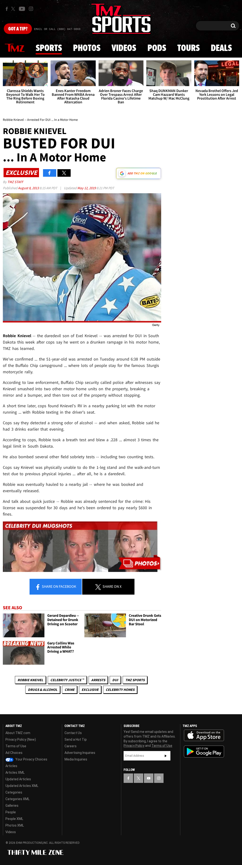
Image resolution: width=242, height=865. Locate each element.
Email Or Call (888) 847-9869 (57, 29)
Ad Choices (13, 753)
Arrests (98, 680)
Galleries (11, 805)
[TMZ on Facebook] (7, 9)
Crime (69, 689)
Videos (124, 48)
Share (58, 586)
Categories (13, 792)
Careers (71, 746)
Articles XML (15, 772)
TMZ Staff (15, 182)
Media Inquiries (76, 759)
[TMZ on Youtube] (22, 9)
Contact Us (73, 733)
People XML (14, 819)
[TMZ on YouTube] (148, 778)
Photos (86, 48)
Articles (11, 766)
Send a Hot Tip (76, 739)
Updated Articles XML (21, 786)
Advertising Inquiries (80, 753)
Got (17, 29)
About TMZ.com (17, 733)
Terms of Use (15, 746)
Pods (156, 48)
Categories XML (17, 799)
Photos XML (14, 825)
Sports (49, 48)
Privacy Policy (134, 745)
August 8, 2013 (28, 188)
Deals (221, 48)
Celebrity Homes (120, 689)
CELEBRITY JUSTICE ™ (67, 680)
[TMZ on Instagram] (31, 9)
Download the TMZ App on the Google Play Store (204, 752)
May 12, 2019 (86, 188)
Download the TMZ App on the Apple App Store (204, 735)
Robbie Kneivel (30, 680)
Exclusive (90, 689)
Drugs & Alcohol (42, 689)
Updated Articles (18, 779)
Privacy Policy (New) (20, 739)
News (14, 48)
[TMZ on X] (14, 9)
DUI (115, 680)
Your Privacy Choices (31, 759)
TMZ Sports (135, 680)
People (10, 812)
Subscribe (165, 755)
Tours (188, 48)
